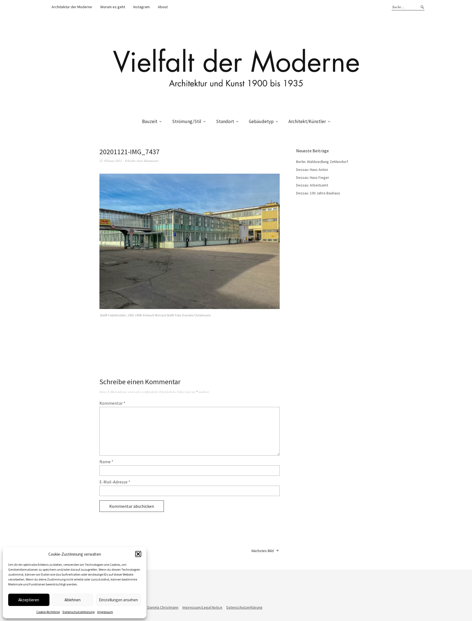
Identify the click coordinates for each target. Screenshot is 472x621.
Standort (225, 121)
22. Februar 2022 (110, 161)
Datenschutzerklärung (79, 612)
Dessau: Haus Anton (312, 169)
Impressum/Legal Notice (202, 607)
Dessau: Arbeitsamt (312, 185)
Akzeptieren (28, 599)
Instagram (141, 6)
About (163, 6)
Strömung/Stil (186, 121)
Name (106, 461)
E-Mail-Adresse (114, 482)
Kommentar (112, 403)
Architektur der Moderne (72, 6)
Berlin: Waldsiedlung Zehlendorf (322, 161)
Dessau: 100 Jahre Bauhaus (318, 193)
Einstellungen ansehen (118, 599)
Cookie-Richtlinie (48, 612)
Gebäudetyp (261, 121)
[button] (138, 554)
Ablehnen (72, 599)
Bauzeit (149, 121)
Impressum (105, 612)
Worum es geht (112, 6)
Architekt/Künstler (307, 121)
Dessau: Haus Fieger (312, 177)
